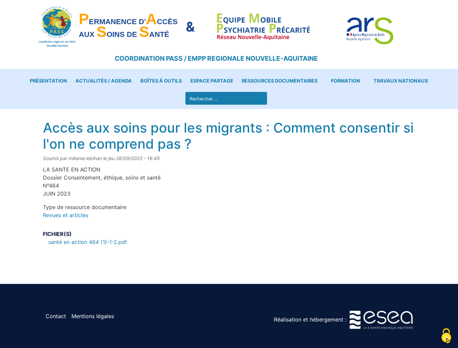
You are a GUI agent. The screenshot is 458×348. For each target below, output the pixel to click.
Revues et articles (65, 215)
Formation (345, 81)
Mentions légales (92, 316)
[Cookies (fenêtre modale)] (446, 336)
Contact (56, 316)
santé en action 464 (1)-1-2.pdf (87, 242)
